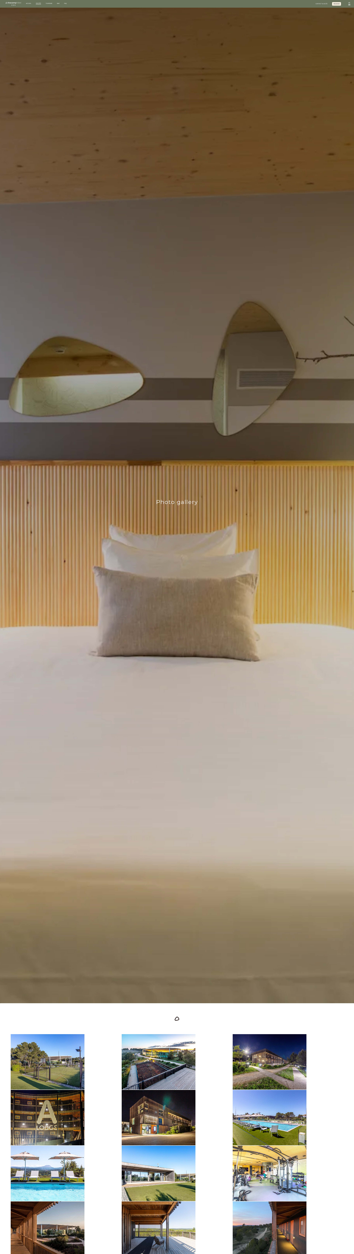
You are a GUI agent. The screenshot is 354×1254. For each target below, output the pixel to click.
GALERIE (38, 3)
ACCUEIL (28, 3)
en (349, 5)
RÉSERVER (336, 4)
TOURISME (49, 3)
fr (349, 3)
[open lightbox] (47, 1062)
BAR (58, 3)
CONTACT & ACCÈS (321, 4)
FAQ (65, 3)
